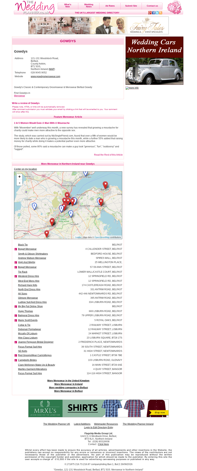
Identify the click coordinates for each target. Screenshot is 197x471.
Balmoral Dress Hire (28, 315)
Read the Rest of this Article (108, 154)
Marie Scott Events (28, 320)
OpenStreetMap (101, 237)
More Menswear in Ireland (68, 384)
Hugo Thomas (25, 311)
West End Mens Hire (28, 281)
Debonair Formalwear (29, 329)
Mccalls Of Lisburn (27, 333)
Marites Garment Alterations (32, 369)
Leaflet (78, 237)
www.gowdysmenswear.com (45, 76)
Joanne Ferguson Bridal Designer (35, 342)
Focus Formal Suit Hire (30, 346)
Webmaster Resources (106, 424)
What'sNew (67, 5)
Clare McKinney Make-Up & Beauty (36, 365)
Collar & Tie (24, 325)
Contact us (152, 6)
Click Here (103, 444)
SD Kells (22, 351)
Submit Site (131, 6)
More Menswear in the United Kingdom (68, 380)
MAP (51, 69)
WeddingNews (88, 5)
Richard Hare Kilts (27, 285)
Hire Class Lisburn (28, 337)
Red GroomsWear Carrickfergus (35, 355)
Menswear (19, 95)
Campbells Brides (27, 360)
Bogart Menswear (27, 249)
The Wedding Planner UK (56, 424)
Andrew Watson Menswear (32, 258)
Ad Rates (110, 6)
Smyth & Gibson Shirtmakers (33, 253)
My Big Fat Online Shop (30, 306)
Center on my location (25, 169)
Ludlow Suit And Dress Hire (32, 302)
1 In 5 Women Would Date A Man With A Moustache (42, 123)
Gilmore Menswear (28, 298)
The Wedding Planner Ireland (138, 424)
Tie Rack (22, 272)
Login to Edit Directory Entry (98, 427)
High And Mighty (26, 262)
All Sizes (22, 293)
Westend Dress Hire (28, 276)
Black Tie (23, 244)
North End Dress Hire (29, 289)
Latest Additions (82, 424)
